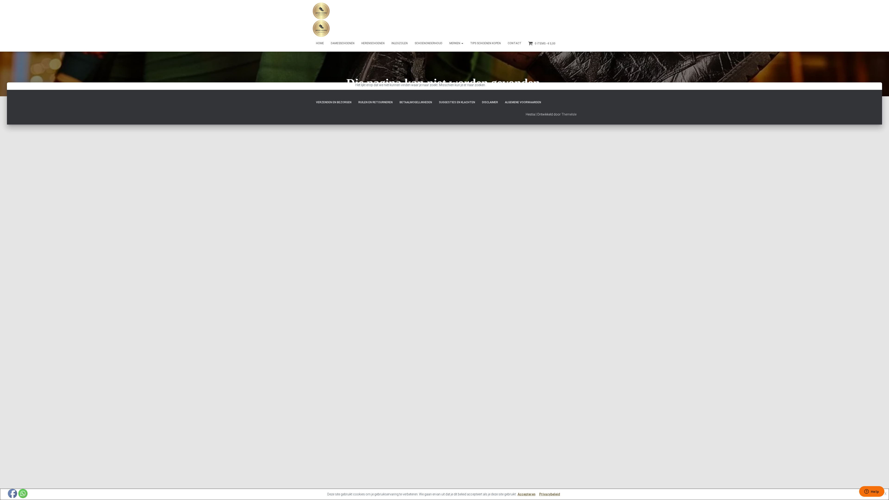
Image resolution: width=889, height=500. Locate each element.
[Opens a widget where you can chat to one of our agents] (871, 492)
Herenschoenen (373, 43)
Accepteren (526, 494)
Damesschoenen (342, 43)
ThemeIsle (568, 114)
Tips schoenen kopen (485, 43)
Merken (455, 43)
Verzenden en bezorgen (333, 102)
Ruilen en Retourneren (375, 102)
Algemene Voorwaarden (523, 102)
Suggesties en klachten (457, 102)
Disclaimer (490, 102)
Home (320, 43)
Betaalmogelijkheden (416, 102)
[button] (462, 43)
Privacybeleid (549, 494)
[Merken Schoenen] (321, 19)
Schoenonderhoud (428, 43)
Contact (514, 43)
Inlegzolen (399, 43)
